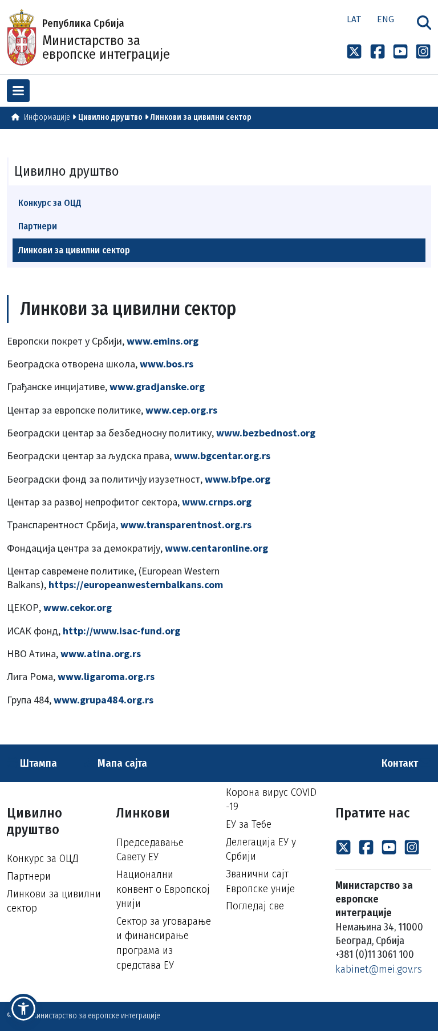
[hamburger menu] (18, 90)
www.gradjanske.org (157, 386)
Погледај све (255, 905)
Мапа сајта (121, 763)
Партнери (37, 226)
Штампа (37, 763)
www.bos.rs (166, 363)
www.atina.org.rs (100, 653)
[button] (23, 1009)
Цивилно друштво (110, 117)
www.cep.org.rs (181, 409)
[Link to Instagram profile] (423, 51)
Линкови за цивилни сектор (201, 117)
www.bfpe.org (237, 478)
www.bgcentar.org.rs (222, 455)
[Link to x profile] (354, 51)
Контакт (401, 763)
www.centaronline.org (216, 548)
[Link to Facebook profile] (378, 51)
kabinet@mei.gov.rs (378, 969)
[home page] (15, 117)
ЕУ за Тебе (248, 824)
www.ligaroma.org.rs (106, 676)
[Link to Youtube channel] (400, 51)
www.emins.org (162, 340)
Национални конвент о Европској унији (163, 889)
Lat (354, 19)
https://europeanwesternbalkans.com (135, 584)
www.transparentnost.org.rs (186, 524)
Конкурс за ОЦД (50, 202)
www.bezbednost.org (265, 432)
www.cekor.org (77, 607)
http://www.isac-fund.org (121, 630)
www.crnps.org (217, 501)
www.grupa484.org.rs (103, 699)
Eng (385, 19)
